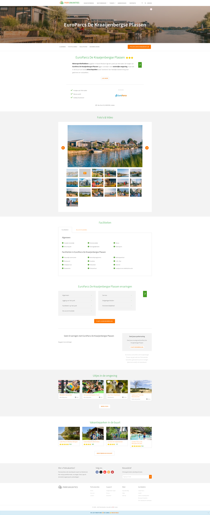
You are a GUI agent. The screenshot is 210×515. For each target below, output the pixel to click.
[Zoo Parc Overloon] (117, 386)
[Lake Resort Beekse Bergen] (69, 433)
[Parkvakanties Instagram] (108, 472)
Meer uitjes (104, 406)
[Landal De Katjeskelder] (117, 433)
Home (91, 490)
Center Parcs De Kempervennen (137, 442)
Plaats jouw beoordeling (104, 321)
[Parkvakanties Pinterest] (112, 472)
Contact (92, 495)
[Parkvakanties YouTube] (105, 472)
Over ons (92, 493)
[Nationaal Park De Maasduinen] (141, 386)
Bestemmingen (101, 3)
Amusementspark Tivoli (91, 395)
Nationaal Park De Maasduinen (137, 396)
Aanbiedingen (122, 3)
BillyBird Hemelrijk (66, 395)
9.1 (143, 446)
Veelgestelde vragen (111, 490)
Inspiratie (133, 3)
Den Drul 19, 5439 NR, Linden (106, 105)
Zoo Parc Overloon (114, 395)
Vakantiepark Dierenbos (91, 442)
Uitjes (123, 493)
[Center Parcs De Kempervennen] (141, 433)
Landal (139, 493)
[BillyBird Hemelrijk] (69, 386)
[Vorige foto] (63, 148)
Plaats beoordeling (137, 347)
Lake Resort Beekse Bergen (69, 442)
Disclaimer (108, 495)
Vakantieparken (89, 3)
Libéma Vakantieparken (143, 495)
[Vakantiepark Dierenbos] (93, 433)
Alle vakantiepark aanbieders (145, 500)
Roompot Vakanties (142, 498)
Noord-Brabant (106, 20)
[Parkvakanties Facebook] (97, 472)
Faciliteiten (83, 46)
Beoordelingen (94, 46)
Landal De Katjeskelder (115, 442)
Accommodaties (81, 230)
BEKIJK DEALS (115, 512)
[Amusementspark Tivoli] (93, 386)
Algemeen (62, 46)
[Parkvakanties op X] (101, 472)
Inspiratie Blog (125, 490)
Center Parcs (141, 490)
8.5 (93, 444)
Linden (114, 20)
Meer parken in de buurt (104, 453)
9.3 (70, 444)
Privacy (108, 493)
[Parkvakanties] (73, 487)
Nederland (96, 20)
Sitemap (124, 495)
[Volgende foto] (147, 148)
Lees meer (105, 78)
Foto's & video (72, 46)
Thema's (112, 3)
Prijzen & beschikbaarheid (138, 47)
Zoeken (149, 3)
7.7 (117, 444)
